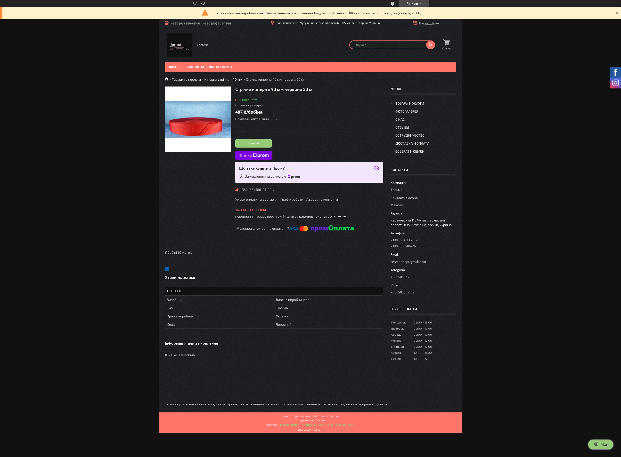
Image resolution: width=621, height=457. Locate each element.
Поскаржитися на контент (297, 424)
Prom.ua (334, 416)
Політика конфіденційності (335, 424)
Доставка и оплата (412, 143)
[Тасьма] (179, 45)
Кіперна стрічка (216, 79)
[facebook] (167, 270)
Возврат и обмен (409, 151)
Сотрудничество (410, 135)
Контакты (195, 67)
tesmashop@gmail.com (408, 262)
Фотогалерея (220, 67)
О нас (400, 119)
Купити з (245, 155)
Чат (604, 444)
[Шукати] (430, 44)
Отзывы (402, 127)
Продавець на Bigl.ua (311, 420)
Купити (253, 143)
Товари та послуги (186, 79)
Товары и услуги (409, 103)
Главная (174, 67)
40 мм (237, 79)
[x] (172, 270)
